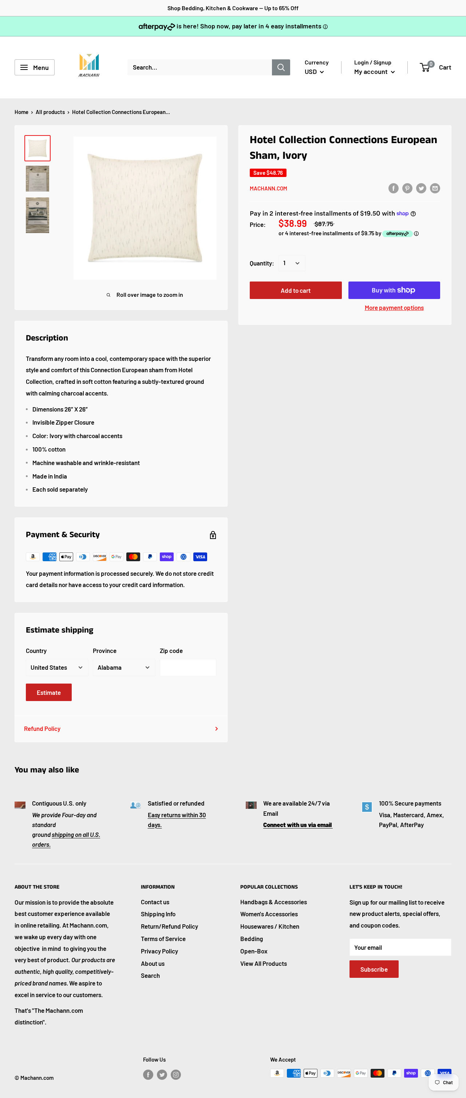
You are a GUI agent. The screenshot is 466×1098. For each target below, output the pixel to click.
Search (150, 975)
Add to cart (296, 290)
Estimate (49, 692)
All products (50, 112)
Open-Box (254, 951)
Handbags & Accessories (273, 901)
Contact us (155, 901)
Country (36, 650)
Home (21, 112)
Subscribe (374, 969)
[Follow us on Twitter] (162, 1074)
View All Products (263, 963)
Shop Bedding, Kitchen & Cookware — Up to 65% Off (233, 7)
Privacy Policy (159, 951)
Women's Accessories (269, 913)
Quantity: (262, 263)
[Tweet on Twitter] (421, 188)
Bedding (251, 938)
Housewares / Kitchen (269, 926)
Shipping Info (158, 913)
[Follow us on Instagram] (176, 1074)
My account (371, 71)
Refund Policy (42, 728)
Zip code (171, 650)
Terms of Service (163, 938)
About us (153, 963)
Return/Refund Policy (169, 926)
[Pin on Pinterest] (407, 188)
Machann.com (268, 188)
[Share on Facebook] (393, 188)
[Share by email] (435, 188)
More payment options (394, 307)
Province (104, 650)
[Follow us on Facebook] (148, 1074)
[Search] (281, 67)
